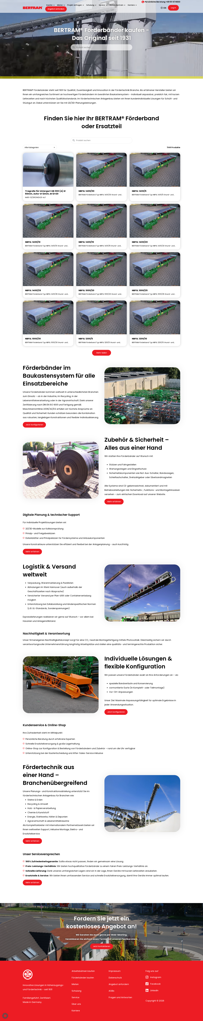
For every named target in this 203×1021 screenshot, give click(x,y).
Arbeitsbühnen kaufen (83, 971)
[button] (5, 1016)
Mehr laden (101, 352)
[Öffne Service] (106, 5)
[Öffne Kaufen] (54, 5)
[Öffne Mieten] (64, 5)
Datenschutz (115, 977)
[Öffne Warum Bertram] (124, 5)
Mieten (75, 984)
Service (75, 997)
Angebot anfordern (119, 984)
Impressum (115, 971)
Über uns (76, 1004)
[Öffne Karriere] (136, 5)
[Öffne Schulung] (95, 5)
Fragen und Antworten (120, 997)
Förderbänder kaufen (83, 977)
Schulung (76, 990)
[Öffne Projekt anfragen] (83, 5)
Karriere (76, 1010)
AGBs (111, 990)
